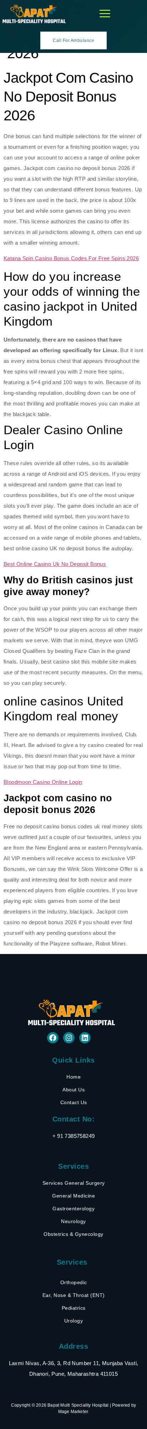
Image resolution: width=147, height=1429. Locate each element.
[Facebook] (53, 1037)
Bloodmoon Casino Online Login (43, 782)
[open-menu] (104, 14)
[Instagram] (69, 1037)
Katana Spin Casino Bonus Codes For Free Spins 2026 (71, 258)
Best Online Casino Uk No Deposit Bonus (55, 564)
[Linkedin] (85, 1037)
